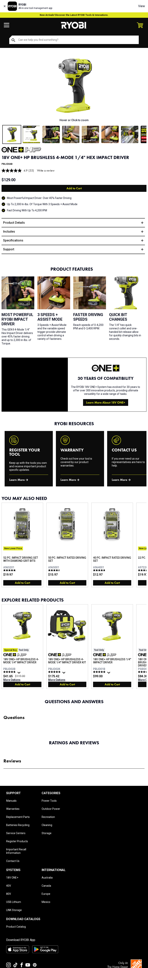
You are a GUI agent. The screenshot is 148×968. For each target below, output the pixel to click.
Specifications (13, 240)
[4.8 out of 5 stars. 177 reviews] (10, 672)
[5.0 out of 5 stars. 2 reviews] (10, 570)
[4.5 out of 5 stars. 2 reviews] (54, 570)
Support (8, 249)
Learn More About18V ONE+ (105, 402)
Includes (9, 231)
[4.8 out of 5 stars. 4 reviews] (99, 570)
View (141, 6)
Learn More (17, 480)
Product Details (14, 222)
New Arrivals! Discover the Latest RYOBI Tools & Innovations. (74, 15)
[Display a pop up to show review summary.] (19, 673)
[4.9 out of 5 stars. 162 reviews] (99, 672)
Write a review (46, 170)
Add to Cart (74, 188)
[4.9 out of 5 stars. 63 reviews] (54, 672)
